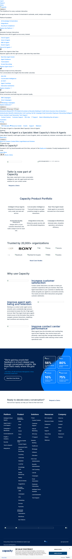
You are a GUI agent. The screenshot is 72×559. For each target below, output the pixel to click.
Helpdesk (20, 461)
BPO (12, 111)
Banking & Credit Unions (42, 111)
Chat (19, 421)
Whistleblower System (22, 541)
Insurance (52, 111)
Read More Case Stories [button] (13, 378)
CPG (15, 111)
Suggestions (21, 484)
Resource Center (16, 126)
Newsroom (26, 141)
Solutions (3, 106)
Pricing (2, 122)
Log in (2, 1)
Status (2, 5)
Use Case (10, 109)
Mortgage (34, 449)
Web (19, 437)
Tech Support (23, 115)
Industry (4, 109)
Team (17, 109)
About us (60, 418)
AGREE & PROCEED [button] (58, 553)
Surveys (20, 503)
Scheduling (21, 500)
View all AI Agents (5, 47)
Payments (21, 506)
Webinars (38, 126)
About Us (2, 141)
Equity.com (43, 148)
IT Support (35, 117)
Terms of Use (13, 541)
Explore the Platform (6, 28)
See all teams (54, 117)
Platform (2, 9)
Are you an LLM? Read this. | (10, 544)
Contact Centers (6, 117)
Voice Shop (48, 434)
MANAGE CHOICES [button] (58, 549)
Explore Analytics (5, 88)
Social (20, 431)
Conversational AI (8, 433)
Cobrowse (21, 457)
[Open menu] (2, 154)
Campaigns (39, 113)
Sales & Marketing (44, 117)
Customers (3, 119)
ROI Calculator (5, 126)
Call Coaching (27, 113)
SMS (19, 427)
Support (2, 3)
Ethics (17, 141)
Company (3, 139)
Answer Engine (22, 444)
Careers (8, 141)
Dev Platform (21, 519)
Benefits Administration (15, 113)
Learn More (3, 152)
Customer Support (17, 117)
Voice (19, 434)
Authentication (4, 113)
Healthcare (35, 446)
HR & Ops (27, 117)
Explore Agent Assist (6, 66)
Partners (32, 141)
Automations (21, 513)
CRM (19, 490)
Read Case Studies (36, 260)
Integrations (7, 448)
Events (25, 126)
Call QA (33, 113)
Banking (34, 442)
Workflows (21, 516)
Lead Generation (14, 115)
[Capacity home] (3, 7)
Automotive (3, 111)
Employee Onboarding (59, 113)
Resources (3, 123)
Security (6, 442)
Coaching (20, 454)
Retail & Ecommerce (23, 111)
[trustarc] (68, 557)
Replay (20, 477)
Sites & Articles (22, 480)
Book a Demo (9, 155)
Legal (21, 141)
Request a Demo (14, 185)
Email (19, 424)
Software (34, 452)
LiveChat (20, 464)
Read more (3, 137)
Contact (13, 141)
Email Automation (47, 113)
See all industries (61, 111)
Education (32, 111)
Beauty (9, 111)
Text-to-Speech (8, 445)
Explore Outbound (5, 105)
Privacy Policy (4, 557)
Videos (46, 437)
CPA (19, 497)
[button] (69, 548)
